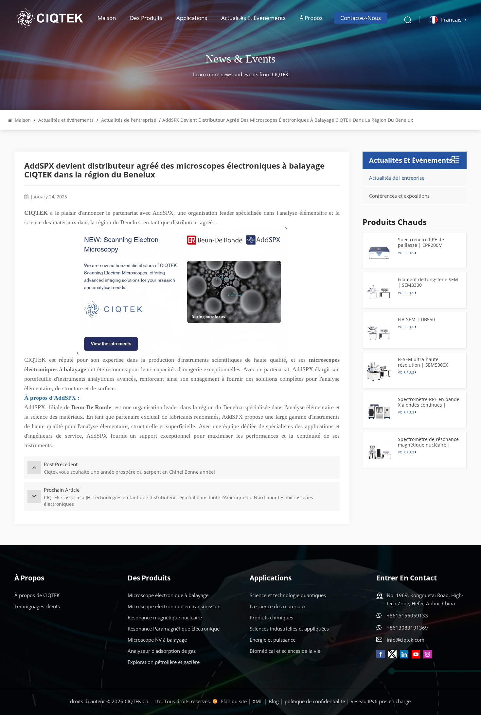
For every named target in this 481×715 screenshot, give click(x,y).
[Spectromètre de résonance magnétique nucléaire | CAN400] (379, 452)
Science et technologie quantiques (288, 595)
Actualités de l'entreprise (128, 120)
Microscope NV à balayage (157, 639)
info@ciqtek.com (405, 639)
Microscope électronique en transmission (174, 606)
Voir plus (406, 326)
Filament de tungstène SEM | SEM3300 (428, 282)
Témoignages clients (37, 606)
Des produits (146, 18)
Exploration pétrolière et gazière (164, 662)
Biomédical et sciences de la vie (285, 651)
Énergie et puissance (272, 639)
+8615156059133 (407, 615)
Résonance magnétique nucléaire (165, 617)
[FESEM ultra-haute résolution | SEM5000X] (379, 372)
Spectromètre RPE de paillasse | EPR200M (421, 242)
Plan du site (234, 701)
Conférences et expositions (399, 195)
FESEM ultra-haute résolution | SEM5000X (423, 362)
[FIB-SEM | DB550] (379, 332)
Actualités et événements (253, 18)
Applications (191, 18)
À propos (311, 18)
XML (258, 701)
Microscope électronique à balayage (168, 595)
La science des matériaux (278, 606)
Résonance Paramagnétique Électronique (174, 628)
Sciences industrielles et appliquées (289, 628)
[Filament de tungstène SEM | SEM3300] (379, 292)
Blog (274, 701)
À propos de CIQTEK (37, 595)
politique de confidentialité (315, 701)
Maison (107, 18)
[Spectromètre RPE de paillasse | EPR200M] (379, 252)
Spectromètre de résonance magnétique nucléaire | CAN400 (428, 442)
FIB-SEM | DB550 (416, 319)
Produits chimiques (271, 617)
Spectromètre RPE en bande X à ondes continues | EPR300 (428, 402)
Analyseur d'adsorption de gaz (162, 651)
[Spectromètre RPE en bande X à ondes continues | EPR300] (379, 412)
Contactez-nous (360, 18)
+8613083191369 (407, 627)
